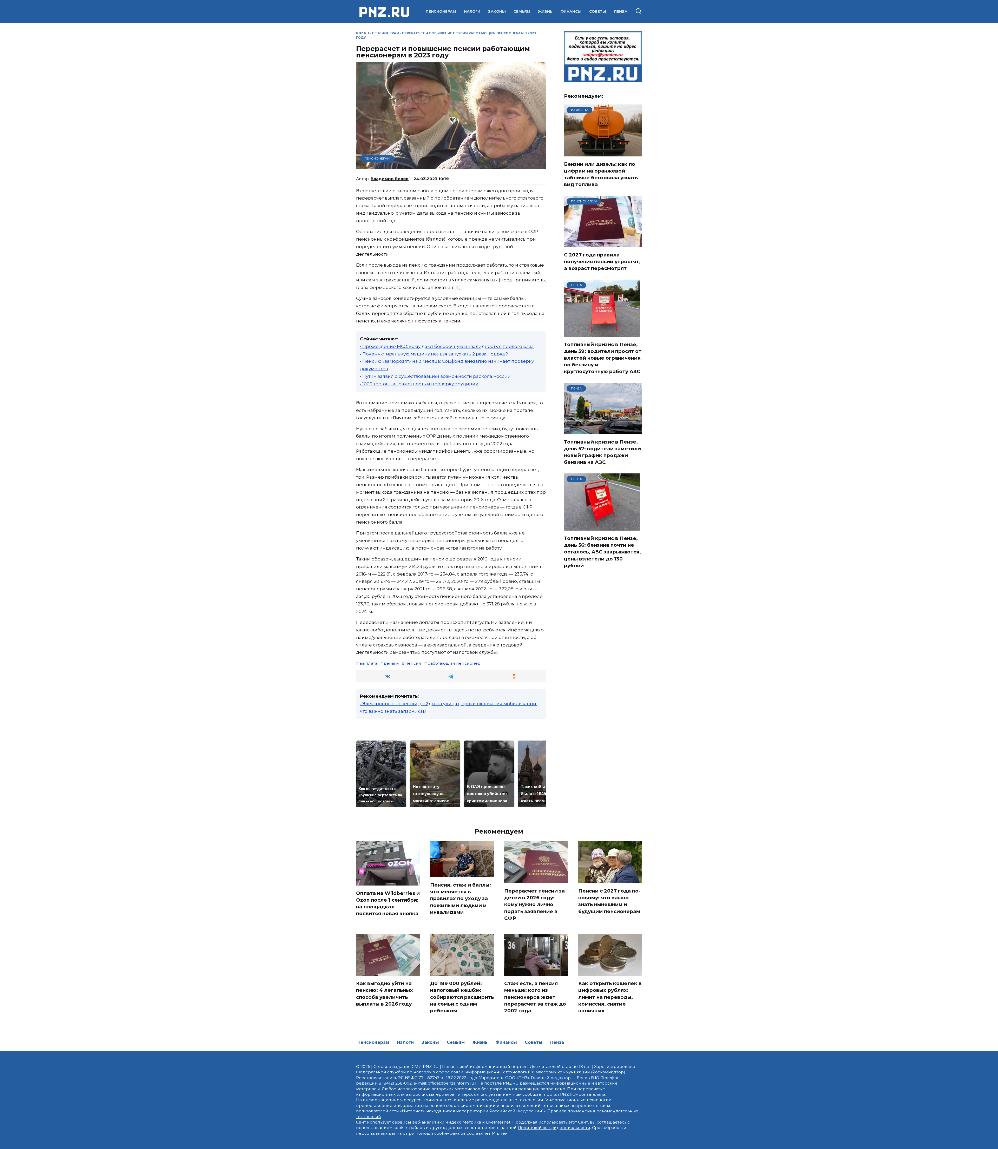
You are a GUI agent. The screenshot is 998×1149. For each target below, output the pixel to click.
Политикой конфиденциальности (554, 1127)
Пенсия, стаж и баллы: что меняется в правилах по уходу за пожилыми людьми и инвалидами (460, 898)
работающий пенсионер (454, 663)
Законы (497, 11)
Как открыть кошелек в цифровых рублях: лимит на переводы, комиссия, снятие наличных (610, 997)
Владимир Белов (390, 178)
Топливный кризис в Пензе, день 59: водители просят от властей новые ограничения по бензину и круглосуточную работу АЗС (602, 358)
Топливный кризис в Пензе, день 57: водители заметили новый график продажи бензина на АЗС (602, 452)
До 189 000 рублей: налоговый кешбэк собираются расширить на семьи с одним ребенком (462, 997)
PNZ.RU (362, 33)
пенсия (413, 663)
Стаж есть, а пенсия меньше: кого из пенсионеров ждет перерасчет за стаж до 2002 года (535, 997)
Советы (597, 11)
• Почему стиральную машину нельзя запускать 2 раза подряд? (434, 353)
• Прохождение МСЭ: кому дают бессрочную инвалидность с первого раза (447, 346)
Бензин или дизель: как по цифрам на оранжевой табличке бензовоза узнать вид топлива (601, 174)
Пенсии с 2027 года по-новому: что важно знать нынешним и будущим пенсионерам (609, 901)
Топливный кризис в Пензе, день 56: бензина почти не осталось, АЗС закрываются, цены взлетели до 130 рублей (602, 552)
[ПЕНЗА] (602, 333)
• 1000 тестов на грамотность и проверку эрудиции (419, 383)
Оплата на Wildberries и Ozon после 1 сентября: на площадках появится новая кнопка (388, 903)
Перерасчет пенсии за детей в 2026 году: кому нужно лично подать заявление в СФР (534, 904)
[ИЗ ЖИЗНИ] (603, 153)
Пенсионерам (441, 11)
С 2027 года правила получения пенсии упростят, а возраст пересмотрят (602, 261)
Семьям (522, 11)
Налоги (472, 11)
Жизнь (545, 11)
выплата (368, 663)
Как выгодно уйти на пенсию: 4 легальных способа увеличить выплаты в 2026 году (384, 993)
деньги (391, 663)
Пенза (620, 11)
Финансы (570, 11)
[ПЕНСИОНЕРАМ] (603, 243)
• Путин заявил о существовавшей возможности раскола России (435, 376)
